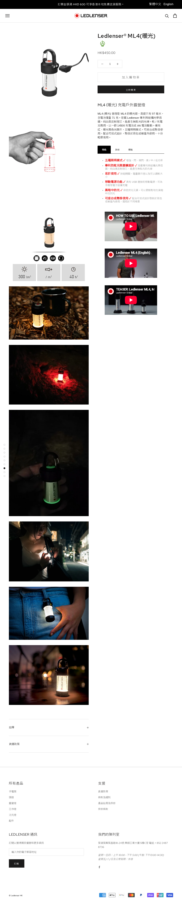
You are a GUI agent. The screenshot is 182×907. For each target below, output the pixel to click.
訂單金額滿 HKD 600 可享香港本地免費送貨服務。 (91, 4)
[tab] (104, 150)
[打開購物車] (175, 16)
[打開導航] (7, 15)
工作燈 (12, 809)
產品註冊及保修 (107, 803)
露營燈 (12, 803)
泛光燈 (12, 815)
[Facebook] (99, 867)
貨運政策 (14, 744)
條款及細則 (104, 797)
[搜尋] (167, 16)
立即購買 (131, 90)
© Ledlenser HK (16, 895)
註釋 (11, 727)
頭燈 (11, 797)
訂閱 (16, 863)
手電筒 (12, 791)
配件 (11, 820)
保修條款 (103, 809)
